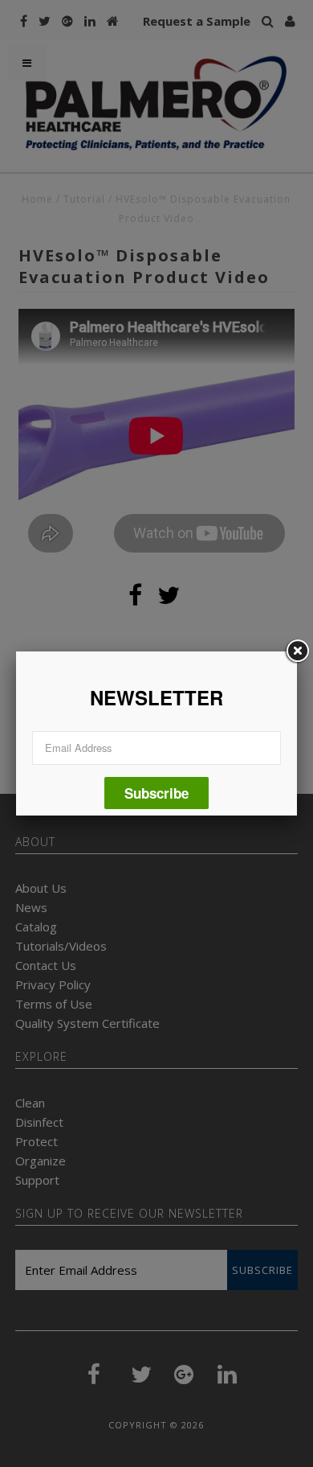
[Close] (297, 651)
